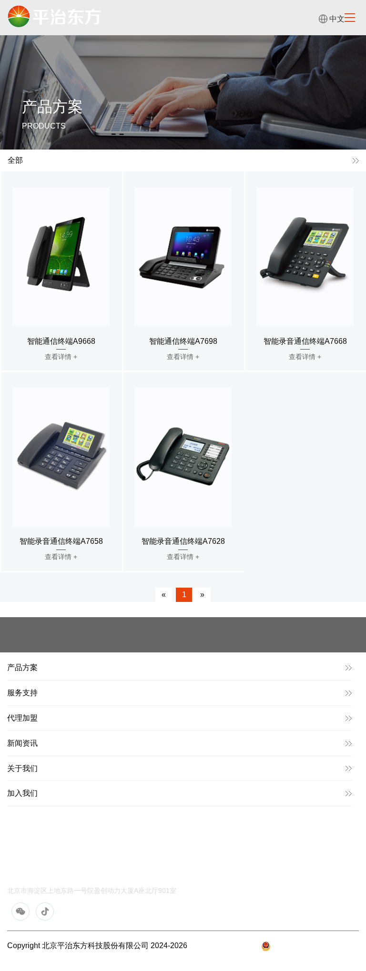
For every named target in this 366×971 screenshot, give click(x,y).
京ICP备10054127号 (224, 945)
